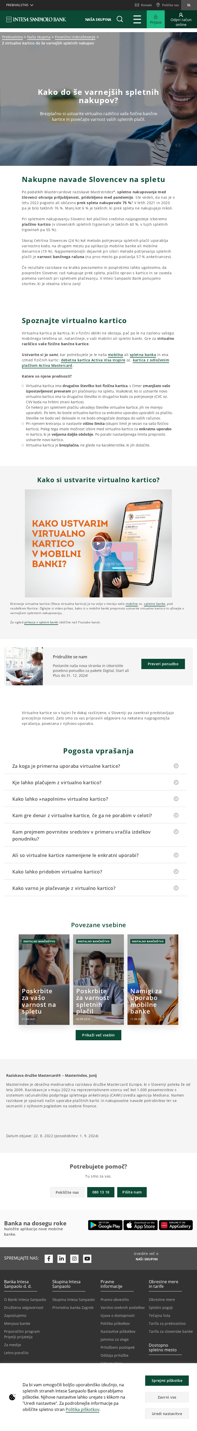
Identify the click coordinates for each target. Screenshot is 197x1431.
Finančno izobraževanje (75, 36)
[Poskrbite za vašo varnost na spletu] (44, 979)
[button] (191, 1369)
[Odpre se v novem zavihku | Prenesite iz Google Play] (105, 1225)
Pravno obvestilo (115, 1299)
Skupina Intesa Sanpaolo (73, 1299)
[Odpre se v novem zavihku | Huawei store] (176, 1225)
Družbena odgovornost (23, 1307)
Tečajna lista (159, 1315)
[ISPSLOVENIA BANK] (36, 19)
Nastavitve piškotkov (118, 1331)
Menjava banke (17, 1323)
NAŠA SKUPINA (98, 19)
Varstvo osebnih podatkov (123, 1307)
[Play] (98, 543)
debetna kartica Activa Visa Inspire (93, 360)
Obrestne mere (162, 1299)
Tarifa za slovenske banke (171, 1331)
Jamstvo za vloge (115, 1339)
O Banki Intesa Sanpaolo (25, 1299)
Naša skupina (39, 36)
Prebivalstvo (12, 36)
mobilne (132, 603)
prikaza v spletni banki (41, 622)
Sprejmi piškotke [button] (167, 1380)
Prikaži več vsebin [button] (98, 1035)
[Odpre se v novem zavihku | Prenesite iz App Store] (140, 1225)
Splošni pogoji (161, 1307)
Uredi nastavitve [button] (167, 1413)
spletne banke (154, 603)
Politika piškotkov (82, 1409)
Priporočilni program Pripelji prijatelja (22, 1334)
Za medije (12, 1344)
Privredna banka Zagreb (73, 1307)
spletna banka (143, 354)
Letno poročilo (16, 1352)
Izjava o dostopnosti (118, 1315)
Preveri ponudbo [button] (163, 663)
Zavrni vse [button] (167, 1397)
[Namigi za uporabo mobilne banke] (153, 979)
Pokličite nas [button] (67, 1192)
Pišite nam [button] (132, 1192)
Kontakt (146, 5)
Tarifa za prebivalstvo (167, 1323)
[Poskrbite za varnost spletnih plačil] (98, 979)
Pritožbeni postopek (118, 1347)
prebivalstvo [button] (17, 5)
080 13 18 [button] (101, 1192)
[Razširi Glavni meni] (137, 19)
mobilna (115, 354)
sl (189, 5)
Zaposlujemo (15, 1315)
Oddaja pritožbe (115, 1355)
